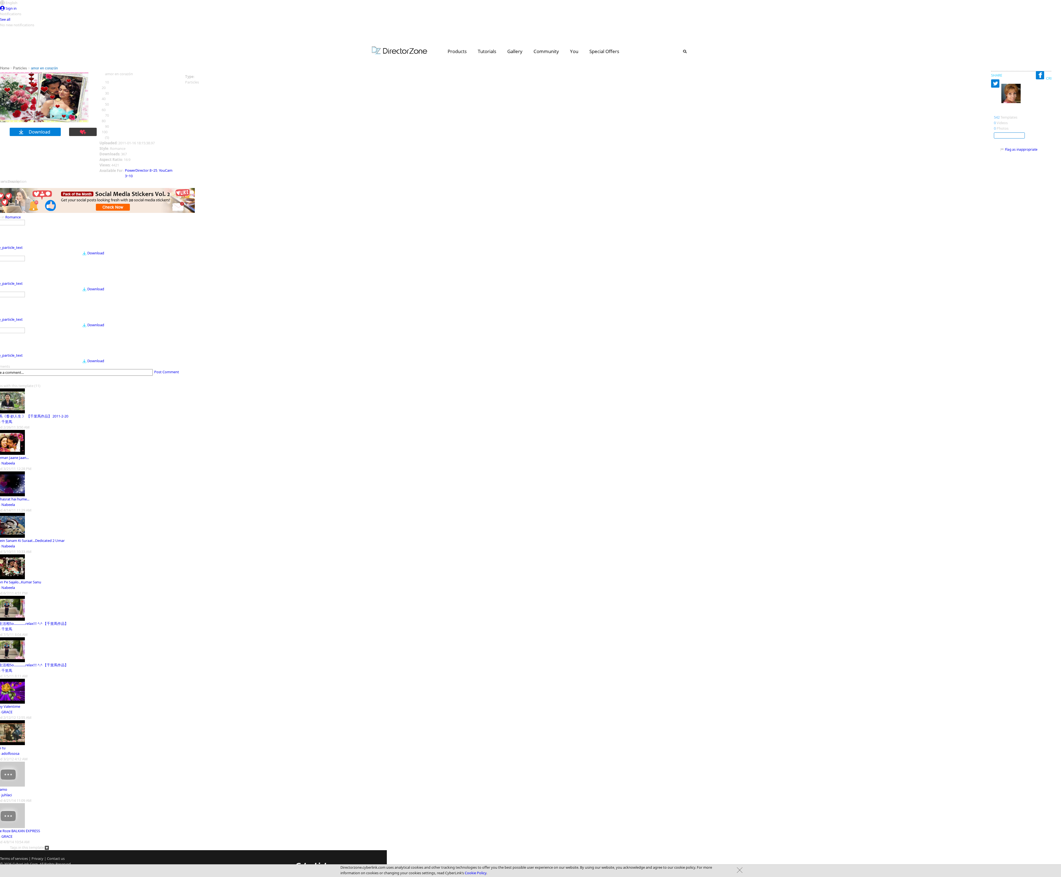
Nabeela (8, 463)
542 (997, 117)
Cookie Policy (475, 872)
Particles (20, 68)
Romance (13, 217)
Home (4, 68)
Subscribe (1009, 135)
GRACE (6, 711)
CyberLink (20, 864)
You (574, 51)
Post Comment (166, 371)
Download (95, 252)
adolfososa (10, 753)
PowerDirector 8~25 (141, 170)
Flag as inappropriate (1021, 149)
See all (5, 19)
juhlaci (6, 794)
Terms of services (14, 858)
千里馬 (6, 421)
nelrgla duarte (1009, 111)
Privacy (37, 858)
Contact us (56, 858)
